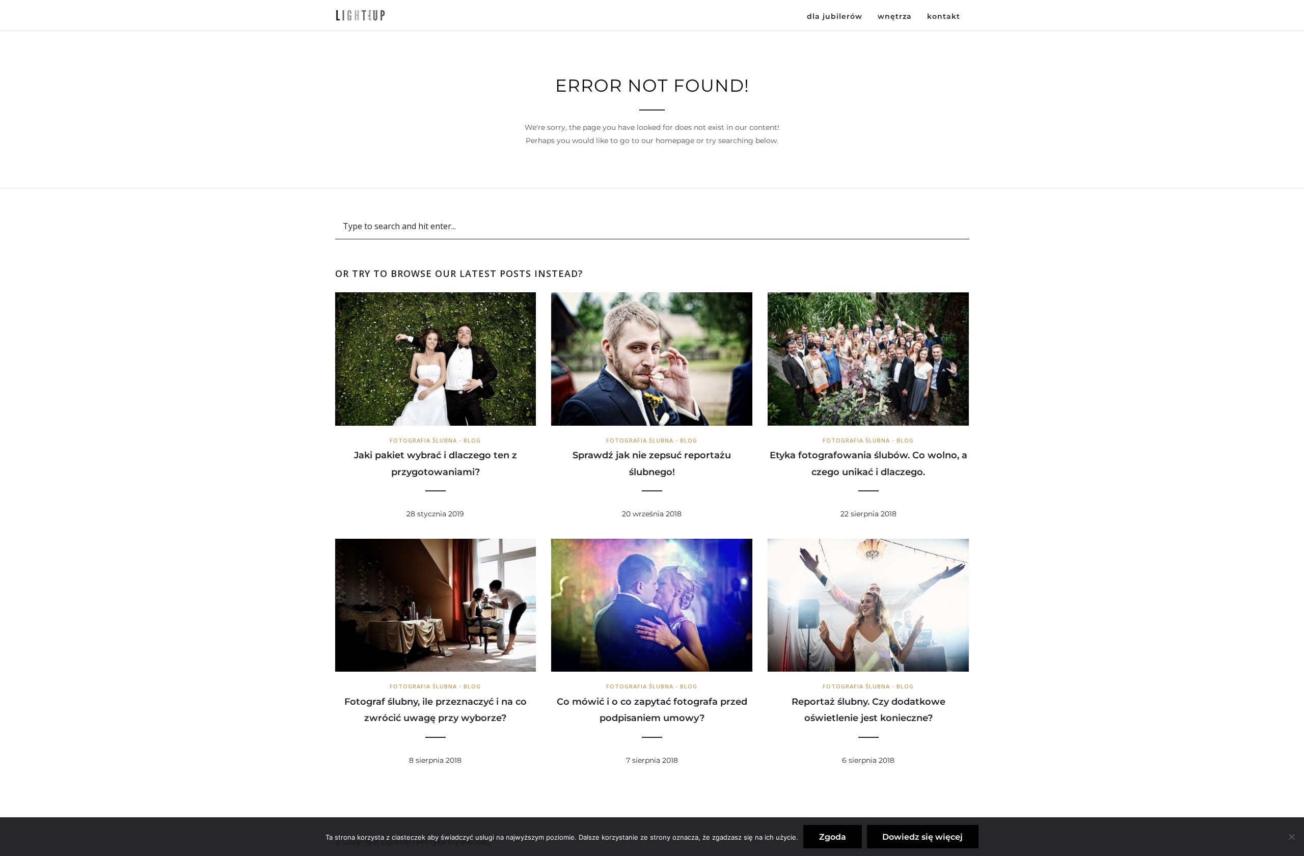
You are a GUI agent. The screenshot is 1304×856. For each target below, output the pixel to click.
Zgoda (832, 837)
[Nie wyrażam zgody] (1291, 837)
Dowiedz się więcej (922, 837)
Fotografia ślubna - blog (435, 440)
